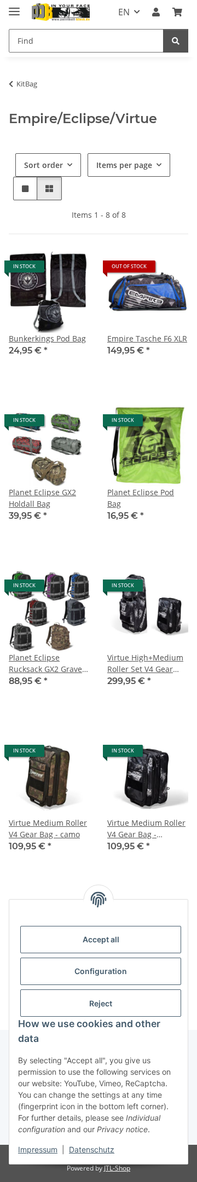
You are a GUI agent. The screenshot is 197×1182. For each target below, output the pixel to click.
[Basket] (177, 12)
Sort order (43, 165)
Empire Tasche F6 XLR (147, 338)
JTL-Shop (117, 1168)
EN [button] (124, 12)
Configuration (100, 971)
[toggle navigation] (14, 7)
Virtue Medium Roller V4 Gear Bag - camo (48, 828)
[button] (156, 12)
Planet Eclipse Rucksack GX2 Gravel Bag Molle (46, 663)
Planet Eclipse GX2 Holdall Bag (42, 498)
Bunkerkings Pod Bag (47, 338)
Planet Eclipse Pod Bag (140, 498)
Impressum (37, 1149)
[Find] (175, 41)
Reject (100, 1003)
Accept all (101, 939)
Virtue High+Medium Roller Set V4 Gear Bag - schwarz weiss (145, 663)
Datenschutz (91, 1149)
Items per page (124, 165)
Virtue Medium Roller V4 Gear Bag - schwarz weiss (146, 829)
